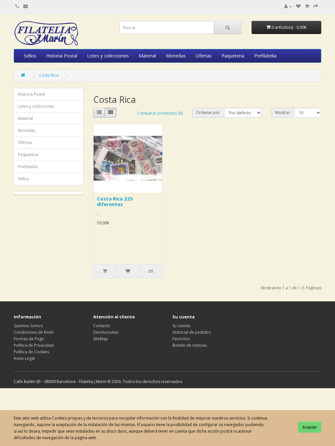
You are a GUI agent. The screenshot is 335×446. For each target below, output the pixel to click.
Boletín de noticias (189, 345)
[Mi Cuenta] (288, 6)
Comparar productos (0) (160, 113)
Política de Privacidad (34, 345)
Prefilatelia (265, 56)
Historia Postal (61, 56)
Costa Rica (49, 75)
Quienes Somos (28, 325)
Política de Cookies (31, 352)
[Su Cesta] (307, 6)
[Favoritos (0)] (298, 6)
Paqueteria (232, 56)
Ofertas (204, 56)
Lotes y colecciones (108, 56)
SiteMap (100, 339)
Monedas (176, 56)
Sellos (30, 56)
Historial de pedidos (191, 332)
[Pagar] (315, 6)
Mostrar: (283, 112)
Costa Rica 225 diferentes (115, 201)
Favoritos (181, 339)
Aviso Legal (24, 358)
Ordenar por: (208, 112)
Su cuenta (181, 325)
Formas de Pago (29, 339)
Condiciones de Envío (34, 332)
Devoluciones (105, 332)
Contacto (101, 325)
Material (147, 56)
